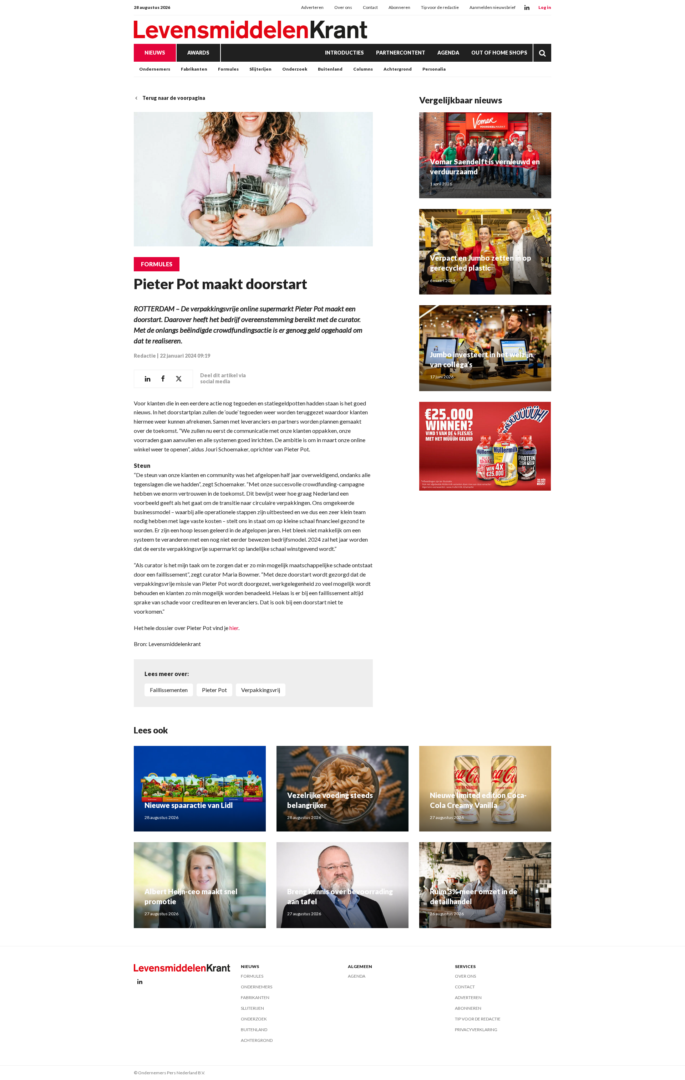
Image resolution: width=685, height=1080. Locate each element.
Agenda (448, 53)
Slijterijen (260, 69)
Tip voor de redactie (440, 7)
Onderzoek (294, 69)
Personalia (434, 69)
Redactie (145, 356)
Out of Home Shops (499, 53)
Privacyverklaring (476, 1029)
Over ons (343, 7)
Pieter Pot (214, 689)
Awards (198, 53)
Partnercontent (400, 53)
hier (233, 627)
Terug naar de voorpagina (173, 98)
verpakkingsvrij (260, 689)
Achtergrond (398, 69)
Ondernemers (154, 69)
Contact (370, 7)
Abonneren (399, 7)
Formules (228, 69)
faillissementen (169, 689)
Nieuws (154, 53)
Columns (363, 69)
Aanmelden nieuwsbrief (493, 7)
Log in (544, 7)
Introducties (344, 53)
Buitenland (330, 69)
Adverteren (312, 7)
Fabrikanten (194, 69)
